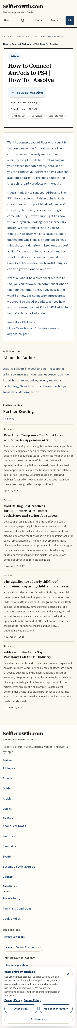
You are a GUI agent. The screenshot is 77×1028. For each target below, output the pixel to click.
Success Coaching (47, 36)
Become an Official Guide (19, 867)
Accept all (20, 1009)
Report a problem (17, 965)
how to (33, 386)
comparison (31, 392)
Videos (7, 809)
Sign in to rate (56, 116)
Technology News (15, 386)
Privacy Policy (11, 898)
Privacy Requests (14, 937)
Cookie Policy (11, 919)
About (7, 20)
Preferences (39, 1019)
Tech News (45, 386)
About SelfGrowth (14, 826)
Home (7, 36)
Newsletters (11, 846)
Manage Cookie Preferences (23, 947)
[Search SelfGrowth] (22, 20)
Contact (8, 877)
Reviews (8, 392)
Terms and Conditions (17, 909)
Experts (7, 778)
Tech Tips (59, 386)
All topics (9, 768)
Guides (7, 788)
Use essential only (56, 1009)
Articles (23, 36)
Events (7, 857)
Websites (9, 836)
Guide (18, 392)
